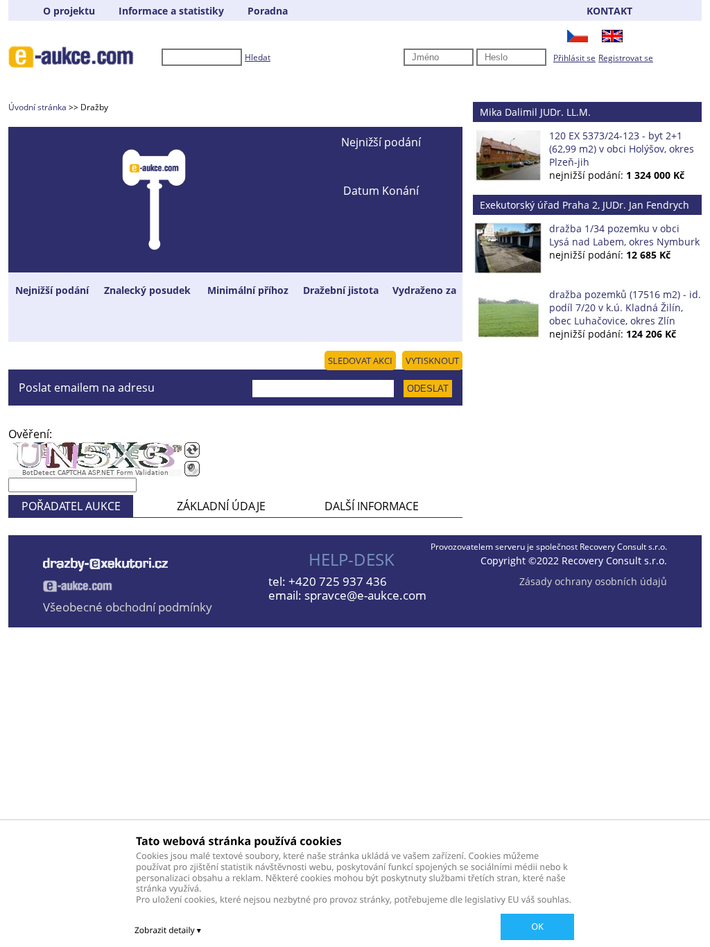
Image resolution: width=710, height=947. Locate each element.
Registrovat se (625, 58)
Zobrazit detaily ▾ (168, 930)
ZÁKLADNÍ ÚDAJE (221, 506)
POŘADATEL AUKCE (71, 506)
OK (537, 926)
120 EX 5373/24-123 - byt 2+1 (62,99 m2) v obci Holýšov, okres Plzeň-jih (621, 148)
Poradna (268, 10)
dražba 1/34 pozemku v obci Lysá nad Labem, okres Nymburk (624, 235)
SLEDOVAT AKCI (360, 360)
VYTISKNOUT (432, 360)
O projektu (69, 10)
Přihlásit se (574, 58)
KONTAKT (609, 10)
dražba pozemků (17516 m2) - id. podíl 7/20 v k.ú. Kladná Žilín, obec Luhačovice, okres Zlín (625, 307)
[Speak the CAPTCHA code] (192, 468)
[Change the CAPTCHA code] (192, 450)
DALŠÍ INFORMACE (371, 506)
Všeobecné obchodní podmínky (127, 607)
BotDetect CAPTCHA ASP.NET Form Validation (95, 472)
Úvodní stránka (37, 107)
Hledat (257, 57)
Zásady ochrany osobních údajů (593, 581)
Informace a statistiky (171, 10)
